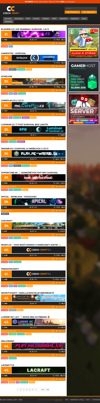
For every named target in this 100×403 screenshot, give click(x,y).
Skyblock (74, 19)
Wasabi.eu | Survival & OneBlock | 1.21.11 (24, 148)
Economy (18, 19)
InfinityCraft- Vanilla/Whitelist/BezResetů (27, 293)
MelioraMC (7, 341)
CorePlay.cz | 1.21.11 (12, 100)
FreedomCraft (10, 269)
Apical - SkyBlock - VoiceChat (19, 197)
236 (47, 390)
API (66, 400)
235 (42, 390)
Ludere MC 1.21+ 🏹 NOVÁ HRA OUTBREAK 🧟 (25, 317)
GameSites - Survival (13, 53)
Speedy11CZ (58, 399)
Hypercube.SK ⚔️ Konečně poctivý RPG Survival (29, 172)
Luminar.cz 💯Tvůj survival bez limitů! (24, 124)
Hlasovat (61, 43)
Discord (96, 400)
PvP (28, 19)
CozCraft (6, 221)
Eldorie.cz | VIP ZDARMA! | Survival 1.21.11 (25, 29)
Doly (84, 19)
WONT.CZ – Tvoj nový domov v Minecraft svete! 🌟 (31, 245)
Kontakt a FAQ (77, 400)
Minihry (46, 19)
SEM (62, 2)
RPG (54, 19)
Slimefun (63, 19)
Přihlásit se (74, 12)
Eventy (36, 19)
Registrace (90, 12)
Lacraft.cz (7, 365)
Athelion (6, 76)
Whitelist (8, 22)
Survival (8, 19)
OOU (88, 400)
